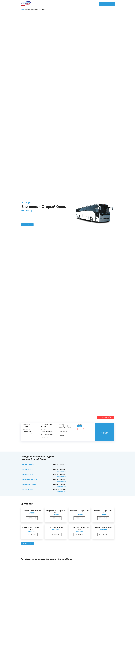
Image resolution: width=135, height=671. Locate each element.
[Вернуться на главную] (26, 4)
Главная (23, 9)
